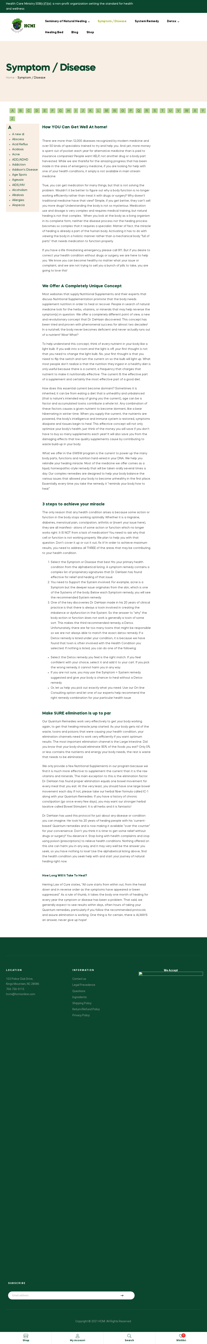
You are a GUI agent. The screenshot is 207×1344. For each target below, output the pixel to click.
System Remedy (147, 21)
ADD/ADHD (20, 159)
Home (10, 77)
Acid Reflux (20, 144)
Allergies (18, 200)
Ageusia (17, 179)
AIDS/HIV (18, 185)
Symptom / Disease (112, 21)
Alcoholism (19, 190)
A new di (18, 134)
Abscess (18, 139)
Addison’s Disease (25, 169)
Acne (16, 154)
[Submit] (122, 1295)
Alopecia (18, 205)
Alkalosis (18, 195)
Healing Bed (54, 32)
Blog (74, 32)
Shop (90, 32)
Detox (171, 21)
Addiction (19, 164)
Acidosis (18, 149)
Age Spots (19, 174)
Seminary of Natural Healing (66, 21)
